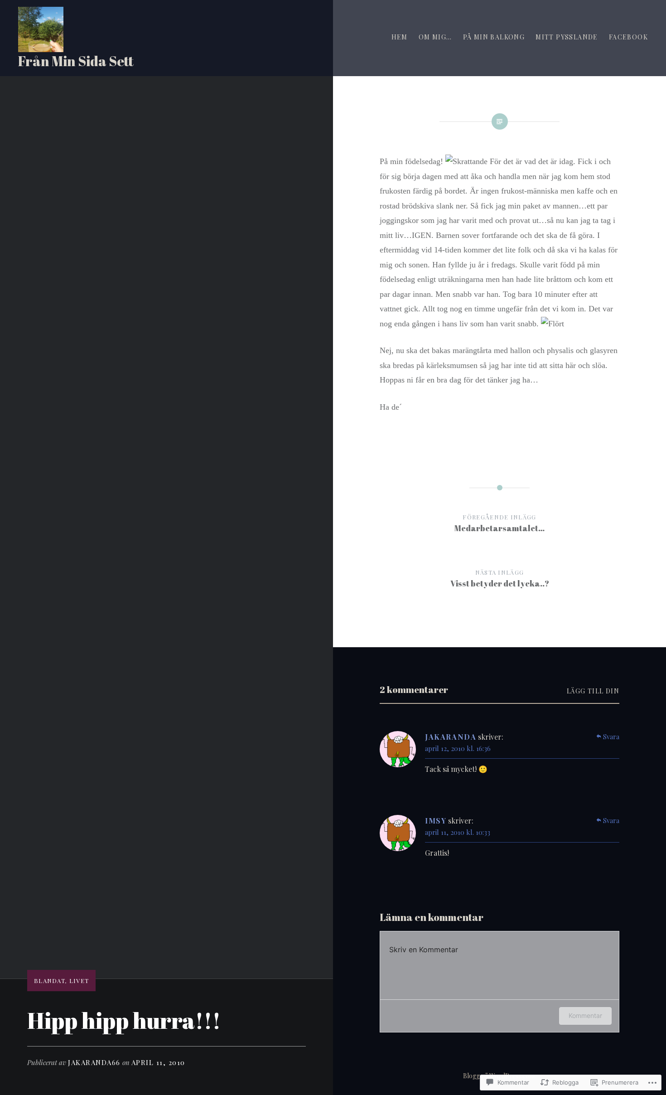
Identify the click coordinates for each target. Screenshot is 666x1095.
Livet (79, 980)
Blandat (49, 980)
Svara (611, 736)
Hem (399, 37)
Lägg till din (593, 691)
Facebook (628, 37)
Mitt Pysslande (567, 37)
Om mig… (435, 37)
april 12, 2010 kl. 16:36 (458, 748)
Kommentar (585, 1015)
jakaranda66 (94, 1062)
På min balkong (494, 37)
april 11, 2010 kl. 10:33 (457, 832)
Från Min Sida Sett (76, 61)
